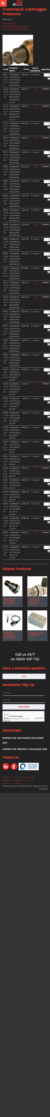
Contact (6, 777)
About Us (6, 783)
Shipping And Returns (12, 780)
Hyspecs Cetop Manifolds (36, 634)
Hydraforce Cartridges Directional (9, 601)
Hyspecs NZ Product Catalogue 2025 (24, 749)
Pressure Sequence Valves (15, 26)
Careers (18, 783)
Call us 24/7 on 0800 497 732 (25, 656)
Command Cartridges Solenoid (34, 601)
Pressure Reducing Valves (15, 29)
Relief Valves (8, 23)
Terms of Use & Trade (24, 777)
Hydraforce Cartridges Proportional (10, 635)
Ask (24, 676)
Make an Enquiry (45, 89)
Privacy (29, 780)
